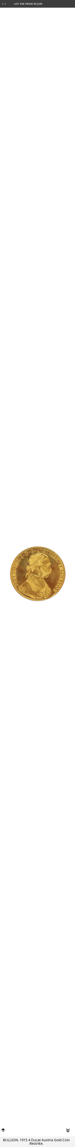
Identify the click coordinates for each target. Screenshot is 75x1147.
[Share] (63, 4)
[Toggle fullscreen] (56, 4)
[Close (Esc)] (71, 4)
